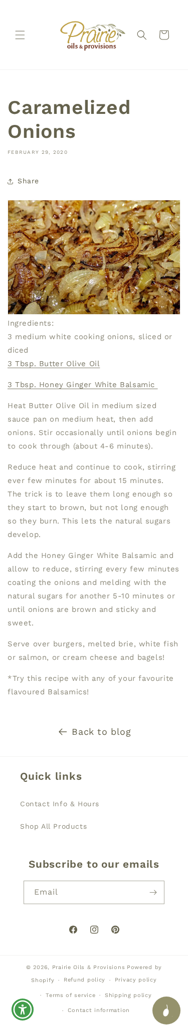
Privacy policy (136, 980)
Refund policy (84, 980)
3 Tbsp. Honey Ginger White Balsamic (83, 384)
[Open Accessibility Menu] (23, 1010)
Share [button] (28, 181)
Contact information (99, 1010)
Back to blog (101, 731)
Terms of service (70, 995)
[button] (20, 35)
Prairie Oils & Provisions (88, 967)
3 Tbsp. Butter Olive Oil (54, 363)
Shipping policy (128, 995)
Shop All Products (53, 826)
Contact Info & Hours (59, 804)
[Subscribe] (153, 892)
